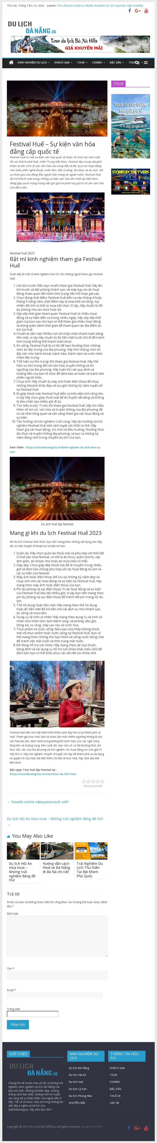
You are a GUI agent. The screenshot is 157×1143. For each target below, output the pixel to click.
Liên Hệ (114, 1103)
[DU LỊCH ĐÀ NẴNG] (11, 62)
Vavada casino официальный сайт (38, 801)
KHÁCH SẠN (62, 62)
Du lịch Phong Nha (80, 1096)
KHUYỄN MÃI (77, 1103)
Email (11, 990)
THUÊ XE (115, 1096)
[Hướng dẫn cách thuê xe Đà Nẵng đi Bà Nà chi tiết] (57, 844)
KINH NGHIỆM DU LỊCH (32, 62)
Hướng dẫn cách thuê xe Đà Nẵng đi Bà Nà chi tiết (56, 867)
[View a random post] (145, 62)
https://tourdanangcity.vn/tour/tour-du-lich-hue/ (43, 774)
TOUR (81, 62)
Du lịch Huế (76, 1082)
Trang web (13, 1009)
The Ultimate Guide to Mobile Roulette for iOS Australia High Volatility (100, 5)
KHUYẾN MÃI (17, 70)
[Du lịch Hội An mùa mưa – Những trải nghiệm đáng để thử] (23, 844)
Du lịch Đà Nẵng (79, 1068)
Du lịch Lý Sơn (78, 1089)
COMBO (97, 62)
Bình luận (12, 913)
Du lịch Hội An (77, 1075)
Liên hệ (35, 70)
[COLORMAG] (33, 1062)
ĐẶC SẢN (115, 62)
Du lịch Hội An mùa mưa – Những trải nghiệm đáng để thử (55, 821)
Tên (10, 968)
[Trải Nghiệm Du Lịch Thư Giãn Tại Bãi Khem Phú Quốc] (91, 844)
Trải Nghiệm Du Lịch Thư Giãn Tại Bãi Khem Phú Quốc (90, 869)
